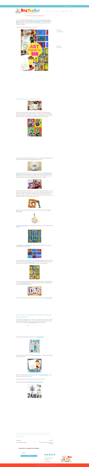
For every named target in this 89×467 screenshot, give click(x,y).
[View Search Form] (72, 6)
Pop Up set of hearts (30, 261)
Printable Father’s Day (33, 322)
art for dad (22, 433)
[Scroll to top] (87, 463)
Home (44, 11)
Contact (71, 11)
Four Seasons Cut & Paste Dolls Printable (46, 442)
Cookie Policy (47, 461)
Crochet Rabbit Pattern (21, 441)
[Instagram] (70, 6)
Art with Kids (32, 17)
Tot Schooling (42, 374)
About (48, 11)
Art (17, 433)
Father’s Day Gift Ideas (34, 21)
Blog (52, 11)
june (17, 436)
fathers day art (46, 433)
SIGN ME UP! (29, 455)
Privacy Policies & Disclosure (48, 458)
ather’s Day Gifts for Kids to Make (35, 382)
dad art (33, 433)
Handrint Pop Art (34, 159)
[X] (68, 6)
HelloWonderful (40, 336)
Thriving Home (48, 297)
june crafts (22, 436)
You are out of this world (21, 225)
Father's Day (37, 17)
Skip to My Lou (34, 355)
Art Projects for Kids (38, 260)
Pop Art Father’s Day (35, 116)
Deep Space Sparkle (24, 282)
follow (39, 355)
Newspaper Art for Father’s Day (25, 245)
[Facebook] (65, 6)
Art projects (27, 433)
